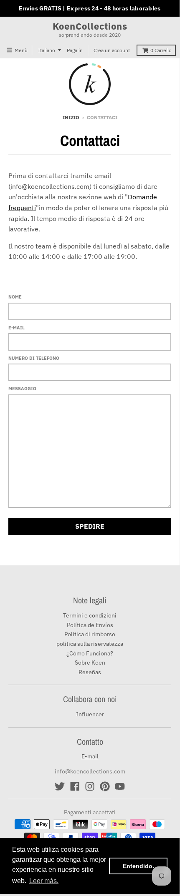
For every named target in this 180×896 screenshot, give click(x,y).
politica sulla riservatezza (89, 644)
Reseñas (90, 672)
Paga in (75, 50)
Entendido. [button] (138, 866)
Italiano (46, 50)
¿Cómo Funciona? (89, 653)
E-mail (16, 328)
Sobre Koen (90, 662)
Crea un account (112, 50)
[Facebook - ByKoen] (75, 786)
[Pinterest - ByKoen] (105, 786)
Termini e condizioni (90, 615)
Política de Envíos (90, 625)
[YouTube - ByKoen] (120, 786)
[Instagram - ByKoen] (90, 786)
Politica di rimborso (89, 634)
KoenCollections (90, 26)
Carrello (161, 50)
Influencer (90, 714)
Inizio (71, 117)
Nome (15, 297)
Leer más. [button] (43, 880)
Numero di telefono (33, 358)
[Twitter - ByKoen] (60, 786)
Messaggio (22, 389)
